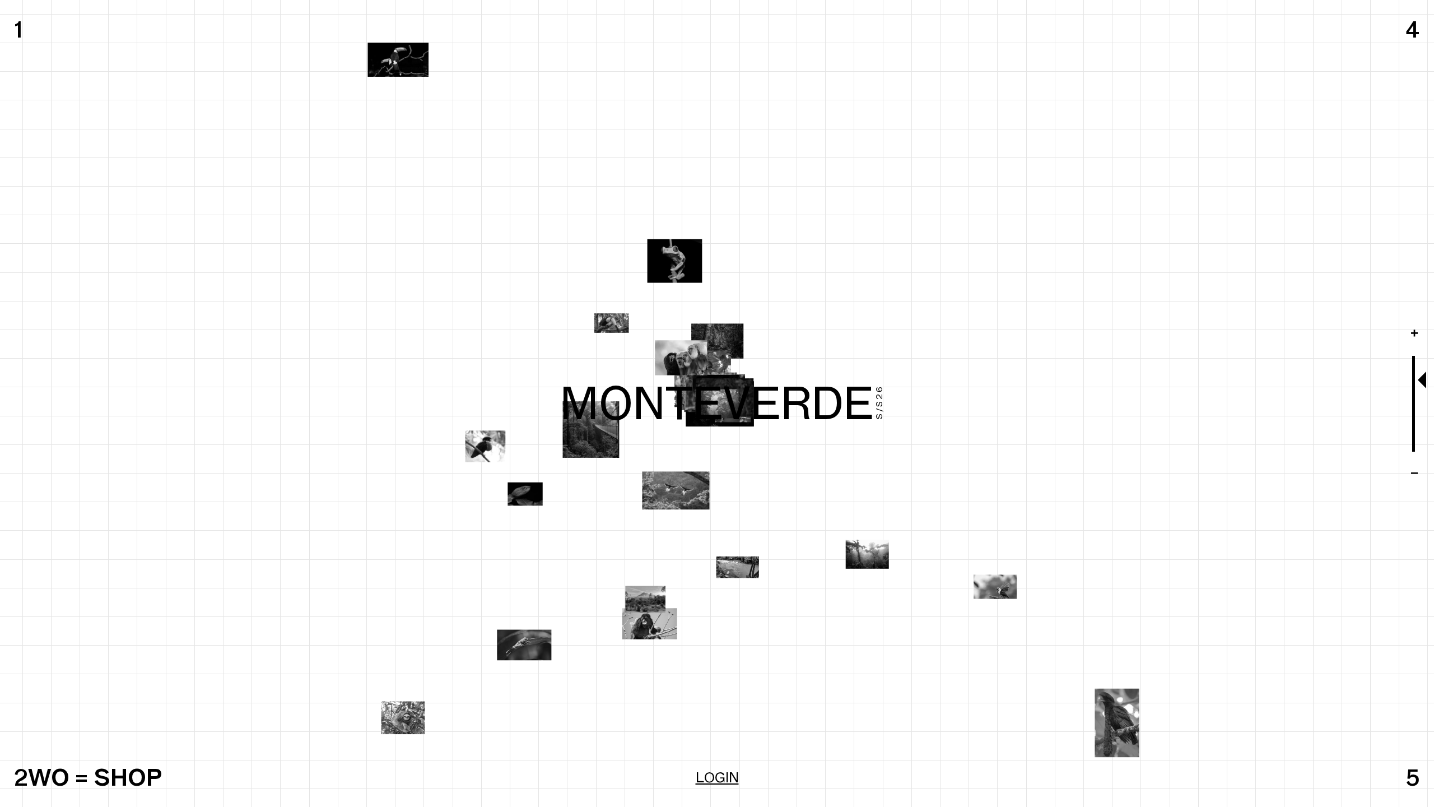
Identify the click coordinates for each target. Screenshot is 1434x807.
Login (717, 777)
